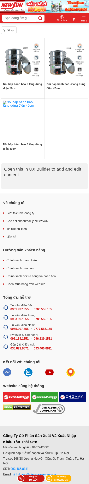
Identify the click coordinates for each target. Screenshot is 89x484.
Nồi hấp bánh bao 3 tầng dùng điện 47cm (66, 86)
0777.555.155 (43, 329)
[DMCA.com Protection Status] (17, 409)
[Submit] (40, 18)
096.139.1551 (19, 338)
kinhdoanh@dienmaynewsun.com (35, 474)
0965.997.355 (19, 329)
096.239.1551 (43, 338)
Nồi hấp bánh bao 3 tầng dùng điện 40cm (22, 146)
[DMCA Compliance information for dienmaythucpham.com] (49, 409)
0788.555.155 (43, 319)
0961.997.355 (19, 309)
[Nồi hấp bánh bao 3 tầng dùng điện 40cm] (22, 120)
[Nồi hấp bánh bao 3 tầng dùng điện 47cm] (66, 60)
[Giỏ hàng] (74, 18)
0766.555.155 (43, 309)
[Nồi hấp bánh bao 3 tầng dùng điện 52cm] (22, 60)
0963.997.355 (19, 319)
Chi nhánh (62, 20)
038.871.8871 (19, 348)
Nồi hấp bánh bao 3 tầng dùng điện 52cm (22, 86)
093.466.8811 (43, 348)
